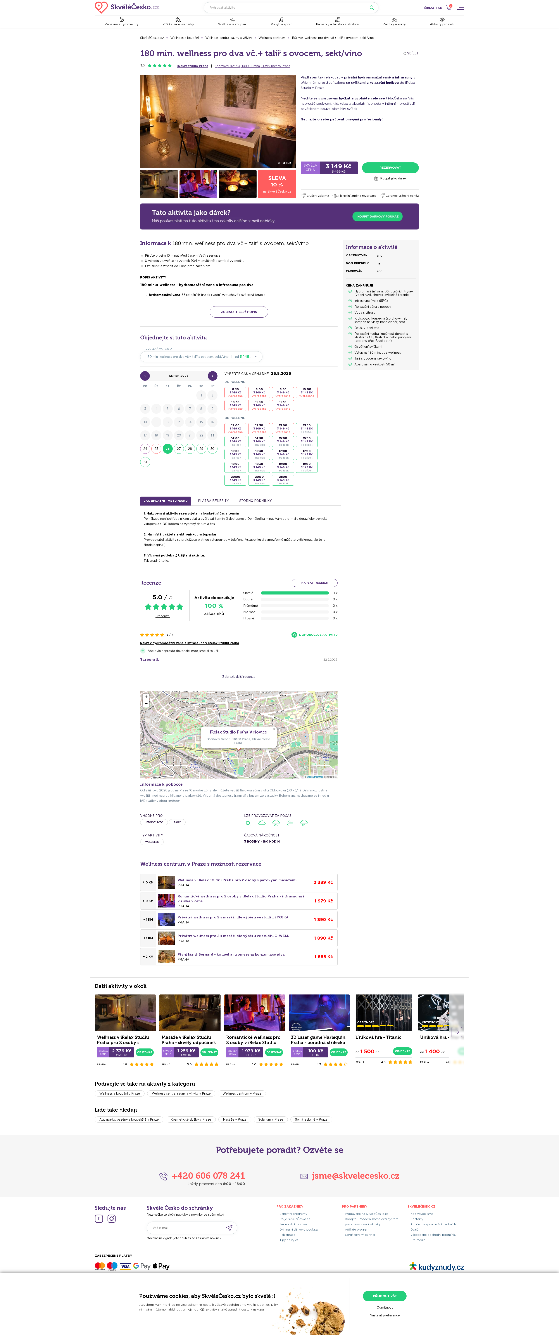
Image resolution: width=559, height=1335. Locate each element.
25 (156, 448)
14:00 (235, 441)
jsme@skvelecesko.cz (356, 1175)
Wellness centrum (272, 38)
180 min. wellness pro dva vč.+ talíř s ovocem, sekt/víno (333, 38)
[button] (274, 729)
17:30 (307, 454)
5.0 (142, 65)
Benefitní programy (293, 1213)
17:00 (283, 454)
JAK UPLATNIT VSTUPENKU (166, 500)
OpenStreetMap (315, 776)
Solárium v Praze (270, 1119)
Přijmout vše (385, 1296)
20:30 (259, 480)
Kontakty (417, 1219)
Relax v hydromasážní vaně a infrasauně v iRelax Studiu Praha (189, 643)
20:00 (235, 480)
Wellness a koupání (232, 24)
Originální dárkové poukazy (299, 1229)
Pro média (418, 1240)
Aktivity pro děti (442, 24)
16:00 (235, 454)
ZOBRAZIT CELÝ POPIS (239, 312)
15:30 (307, 441)
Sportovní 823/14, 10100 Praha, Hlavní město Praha (252, 66)
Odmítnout (385, 1307)
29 (201, 448)
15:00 (283, 441)
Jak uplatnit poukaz (293, 1224)
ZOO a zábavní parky (178, 24)
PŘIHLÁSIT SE (432, 7)
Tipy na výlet (289, 1240)
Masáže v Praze (235, 1119)
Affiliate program (357, 1229)
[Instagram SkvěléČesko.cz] (111, 1219)
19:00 (283, 467)
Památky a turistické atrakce (337, 24)
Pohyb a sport (281, 24)
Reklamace (287, 1234)
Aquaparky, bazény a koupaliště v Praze (129, 1119)
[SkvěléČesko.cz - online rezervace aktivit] (127, 7)
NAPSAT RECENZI (314, 582)
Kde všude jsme (422, 1213)
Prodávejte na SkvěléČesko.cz (366, 1213)
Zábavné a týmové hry (121, 24)
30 (212, 448)
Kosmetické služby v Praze (191, 1119)
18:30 (259, 467)
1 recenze (162, 616)
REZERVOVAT (390, 167)
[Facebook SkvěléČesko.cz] (99, 1219)
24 (145, 448)
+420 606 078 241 (208, 1175)
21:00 (283, 480)
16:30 (259, 454)
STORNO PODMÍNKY (255, 500)
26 (168, 448)
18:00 (235, 467)
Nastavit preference (385, 1315)
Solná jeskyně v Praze (311, 1119)
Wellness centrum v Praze (242, 1093)
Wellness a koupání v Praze (119, 1093)
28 (190, 448)
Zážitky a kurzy (394, 24)
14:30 (259, 441)
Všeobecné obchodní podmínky (434, 1234)
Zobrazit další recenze (238, 676)
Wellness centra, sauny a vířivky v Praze (181, 1093)
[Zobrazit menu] (460, 7)
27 (179, 448)
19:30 (307, 467)
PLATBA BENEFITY (213, 500)
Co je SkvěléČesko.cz (295, 1219)
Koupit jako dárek (393, 178)
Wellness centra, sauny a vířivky (228, 38)
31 (145, 462)
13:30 (307, 428)
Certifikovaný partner (360, 1234)
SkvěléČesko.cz (152, 38)
